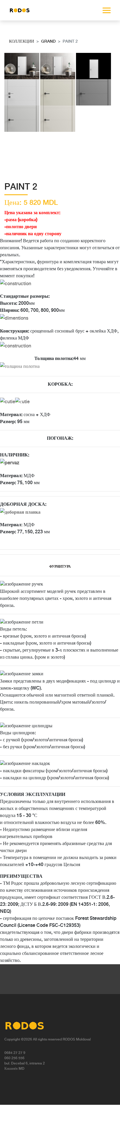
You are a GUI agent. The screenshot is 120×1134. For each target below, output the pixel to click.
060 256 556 (14, 1058)
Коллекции (21, 41)
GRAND (48, 41)
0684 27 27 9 (14, 1053)
